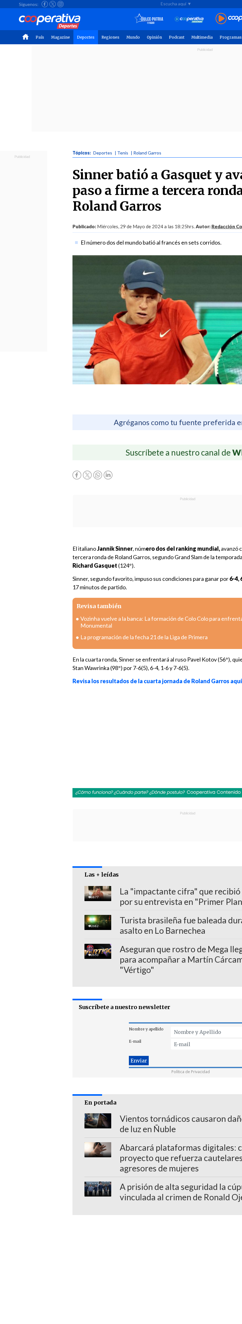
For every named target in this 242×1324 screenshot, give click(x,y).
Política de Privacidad (190, 1071)
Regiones (110, 37)
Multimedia (202, 37)
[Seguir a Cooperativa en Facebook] (45, 4)
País (40, 37)
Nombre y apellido (146, 1029)
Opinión (154, 37)
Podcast (176, 37)
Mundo (133, 37)
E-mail (135, 1041)
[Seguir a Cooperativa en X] (52, 4)
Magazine (60, 37)
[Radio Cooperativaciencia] (189, 19)
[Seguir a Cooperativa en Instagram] (60, 4)
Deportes (86, 37)
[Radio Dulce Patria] (149, 19)
